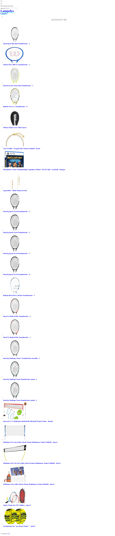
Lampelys (8, 533)
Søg (65, 19)
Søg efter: (3, 8)
